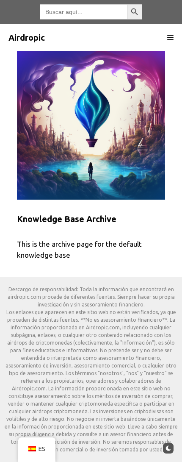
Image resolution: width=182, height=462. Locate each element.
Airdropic (26, 37)
